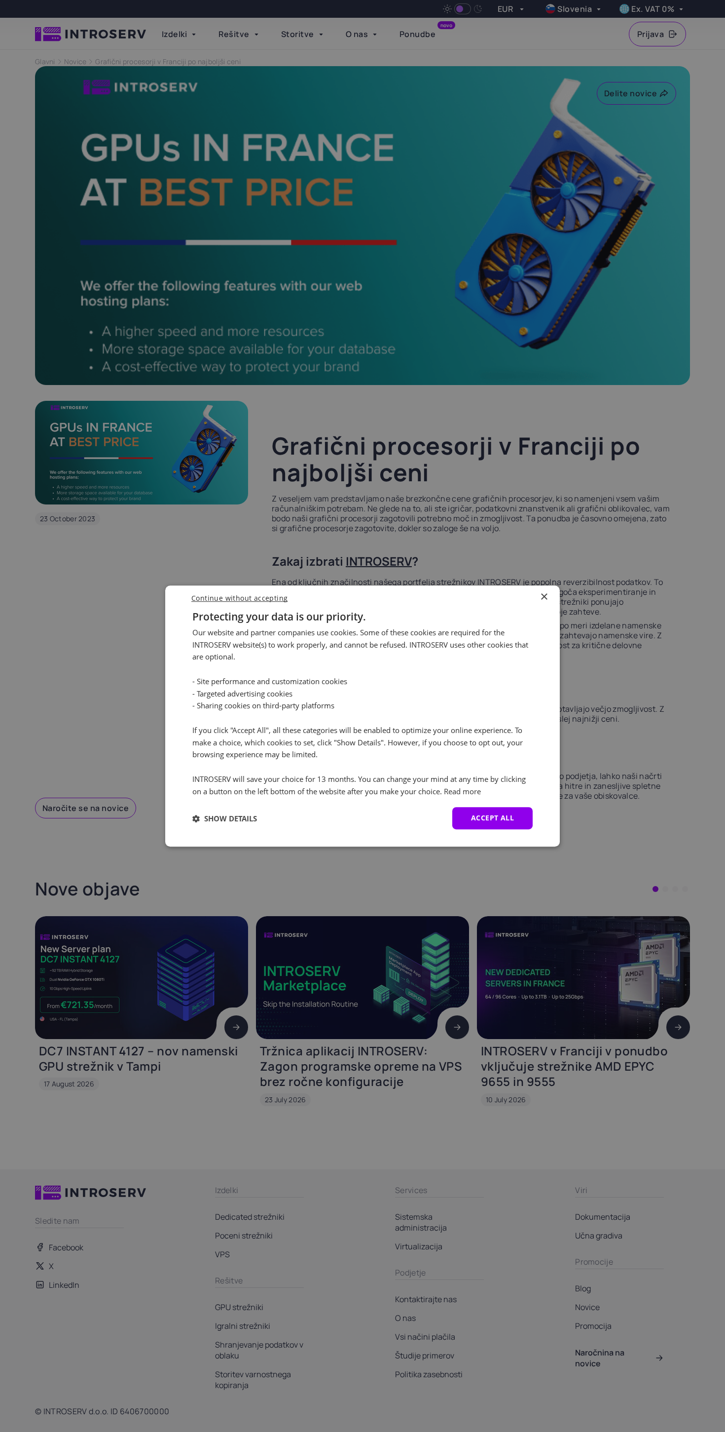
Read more (462, 791)
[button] (224, 818)
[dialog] (362, 716)
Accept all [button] (492, 818)
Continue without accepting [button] (239, 598)
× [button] (543, 597)
